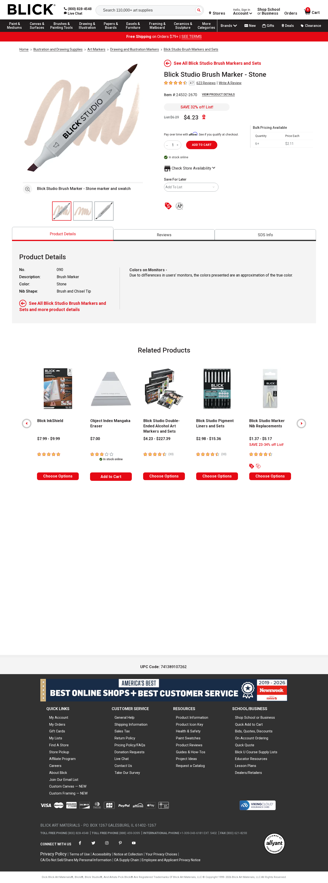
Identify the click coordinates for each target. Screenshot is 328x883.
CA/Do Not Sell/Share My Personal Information (75, 860)
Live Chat (122, 759)
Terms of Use (79, 854)
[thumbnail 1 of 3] (61, 211)
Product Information (192, 717)
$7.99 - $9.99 (48, 438)
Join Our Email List (63, 779)
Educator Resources (251, 759)
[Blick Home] (32, 10)
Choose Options (58, 476)
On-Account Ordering (251, 738)
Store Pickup (59, 752)
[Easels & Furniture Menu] (134, 31)
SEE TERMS (192, 36)
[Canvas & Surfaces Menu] (38, 31)
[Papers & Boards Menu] (113, 31)
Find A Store (59, 745)
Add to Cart (111, 476)
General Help (124, 717)
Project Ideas (186, 759)
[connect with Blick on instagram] (107, 846)
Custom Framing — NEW (68, 793)
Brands (226, 26)
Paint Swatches (188, 738)
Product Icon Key (189, 724)
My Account (58, 717)
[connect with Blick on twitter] (93, 846)
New (252, 26)
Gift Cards (57, 731)
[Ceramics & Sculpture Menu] (183, 31)
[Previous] (26, 423)
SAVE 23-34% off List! (266, 445)
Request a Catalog (190, 766)
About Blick (58, 773)
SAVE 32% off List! (197, 107)
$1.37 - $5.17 (260, 438)
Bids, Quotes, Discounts (254, 731)
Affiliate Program (62, 759)
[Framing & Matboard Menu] (157, 31)
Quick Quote (244, 745)
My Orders (57, 724)
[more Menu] (206, 31)
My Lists (55, 738)
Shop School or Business (255, 717)
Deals (289, 26)
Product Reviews (189, 745)
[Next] (301, 423)
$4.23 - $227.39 (156, 438)
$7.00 (95, 438)
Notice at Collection (128, 854)
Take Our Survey (127, 773)
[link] (73, 13)
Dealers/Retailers (248, 773)
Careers (55, 766)
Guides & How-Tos (190, 752)
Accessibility (101, 854)
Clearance (313, 26)
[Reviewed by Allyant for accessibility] (274, 844)
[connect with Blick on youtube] (134, 846)
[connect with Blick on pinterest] (120, 846)
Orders (290, 13)
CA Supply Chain (126, 860)
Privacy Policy (53, 853)
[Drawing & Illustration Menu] (87, 31)
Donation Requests (130, 752)
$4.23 (191, 117)
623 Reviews (206, 83)
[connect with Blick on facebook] (80, 846)
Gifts (270, 26)
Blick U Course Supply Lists (256, 752)
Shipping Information (131, 724)
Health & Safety (188, 731)
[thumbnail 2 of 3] (82, 211)
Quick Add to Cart (249, 724)
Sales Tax (122, 731)
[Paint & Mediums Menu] (16, 31)
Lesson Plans (245, 766)
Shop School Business (268, 11)
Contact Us (123, 766)
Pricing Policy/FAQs (130, 745)
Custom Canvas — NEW (67, 786)
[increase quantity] (178, 145)
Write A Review (230, 83)
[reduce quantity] (168, 145)
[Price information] (169, 206)
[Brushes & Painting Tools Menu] (61, 31)
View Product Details (218, 94)
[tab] (62, 234)
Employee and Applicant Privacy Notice (171, 860)
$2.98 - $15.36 (208, 438)
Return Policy (125, 738)
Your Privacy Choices (161, 854)
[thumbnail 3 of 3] (104, 211)
